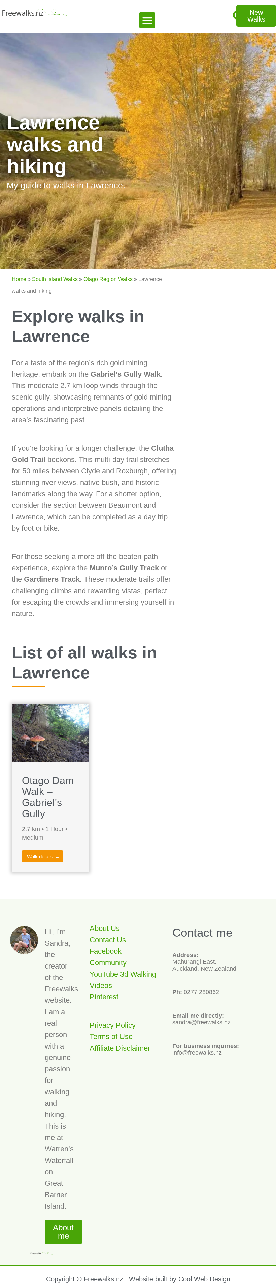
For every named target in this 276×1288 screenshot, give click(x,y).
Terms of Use (111, 1036)
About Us (105, 928)
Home (19, 279)
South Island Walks (55, 279)
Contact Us (108, 940)
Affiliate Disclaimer (120, 1048)
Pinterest (104, 997)
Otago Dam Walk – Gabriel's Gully (48, 797)
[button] (147, 20)
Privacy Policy (113, 1025)
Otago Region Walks (108, 279)
